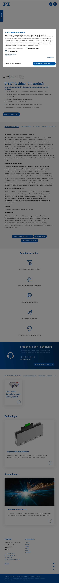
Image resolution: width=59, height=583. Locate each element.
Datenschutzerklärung (10, 54)
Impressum (8, 56)
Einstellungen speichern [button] (13, 63)
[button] (44, 63)
